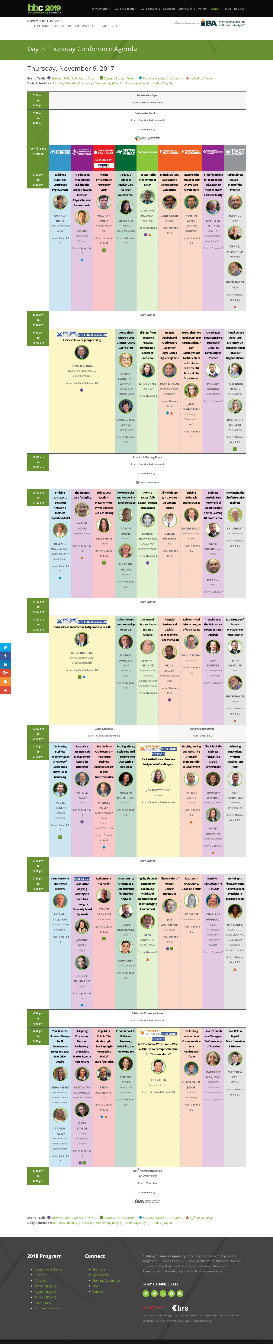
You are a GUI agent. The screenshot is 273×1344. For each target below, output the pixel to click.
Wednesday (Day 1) (108, 83)
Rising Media (189, 1315)
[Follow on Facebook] (145, 1293)
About (214, 8)
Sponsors (169, 8)
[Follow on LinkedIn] (163, 1293)
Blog (228, 8)
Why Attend (100, 8)
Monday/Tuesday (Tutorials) (72, 83)
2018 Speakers (150, 8)
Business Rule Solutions (232, 1315)
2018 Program (124, 8)
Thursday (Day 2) (137, 83)
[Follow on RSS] (180, 1293)
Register (240, 8)
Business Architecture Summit (162, 78)
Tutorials (41, 1280)
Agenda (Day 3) (45, 1297)
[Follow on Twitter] (154, 1293)
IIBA (95, 1286)
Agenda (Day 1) (45, 1286)
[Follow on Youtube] (171, 1293)
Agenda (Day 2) (45, 1292)
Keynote (40, 1275)
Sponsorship (187, 8)
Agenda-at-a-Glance (48, 1269)
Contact (97, 1292)
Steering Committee (106, 1280)
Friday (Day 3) (162, 83)
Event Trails (43, 1303)
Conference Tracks (48, 1308)
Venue (202, 8)
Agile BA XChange (201, 78)
